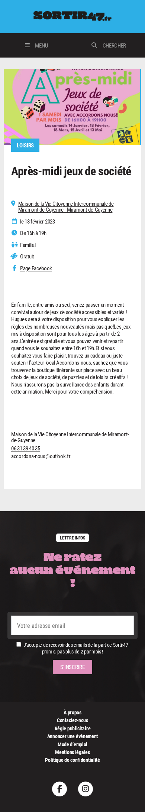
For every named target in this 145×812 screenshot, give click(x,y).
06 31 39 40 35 (25, 448)
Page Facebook (36, 268)
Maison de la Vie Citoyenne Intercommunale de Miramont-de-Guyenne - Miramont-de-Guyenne (66, 206)
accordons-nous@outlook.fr (41, 456)
